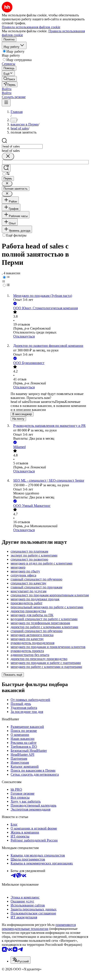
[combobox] (22, 146)
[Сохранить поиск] (6, 168)
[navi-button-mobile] (6, 102)
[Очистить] (8, 156)
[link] (9, 79)
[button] (6, 89)
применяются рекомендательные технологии (39, 927)
